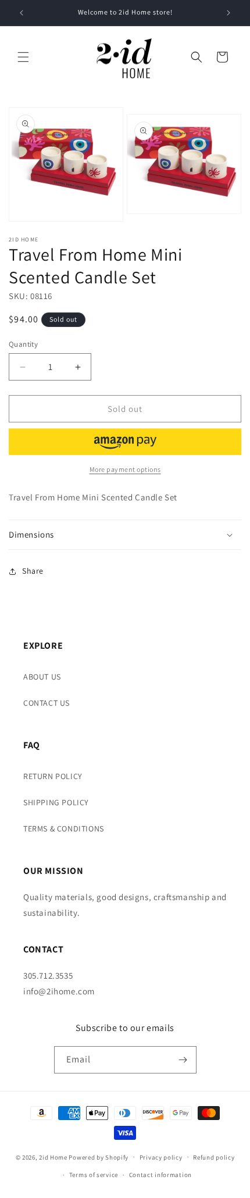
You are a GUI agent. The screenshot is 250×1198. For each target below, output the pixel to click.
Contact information (160, 1175)
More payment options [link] (125, 469)
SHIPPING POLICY (56, 802)
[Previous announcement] (21, 13)
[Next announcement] (228, 13)
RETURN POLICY (53, 776)
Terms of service (93, 1175)
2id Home (53, 1157)
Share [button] (33, 571)
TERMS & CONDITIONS (63, 828)
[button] (23, 57)
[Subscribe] (183, 1059)
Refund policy (213, 1157)
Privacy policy (161, 1157)
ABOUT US (42, 676)
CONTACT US (46, 703)
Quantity (23, 344)
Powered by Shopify (98, 1157)
